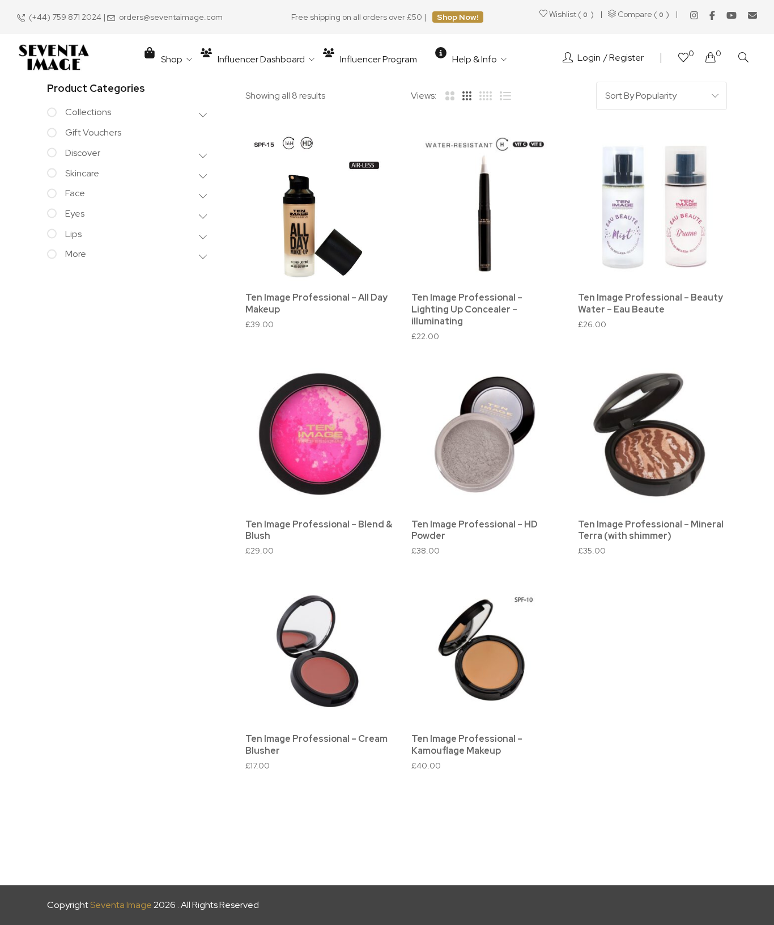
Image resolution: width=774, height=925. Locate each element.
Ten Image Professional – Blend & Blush (318, 530)
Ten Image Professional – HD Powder (474, 530)
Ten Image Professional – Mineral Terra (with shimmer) (651, 530)
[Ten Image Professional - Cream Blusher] (319, 648)
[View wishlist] (683, 59)
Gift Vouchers (93, 132)
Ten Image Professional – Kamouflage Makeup (466, 745)
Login (589, 58)
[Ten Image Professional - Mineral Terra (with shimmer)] (652, 434)
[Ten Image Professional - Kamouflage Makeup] (485, 648)
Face (75, 193)
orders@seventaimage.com (171, 17)
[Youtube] (731, 15)
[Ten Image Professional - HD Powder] (485, 434)
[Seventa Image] (54, 58)
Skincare (82, 173)
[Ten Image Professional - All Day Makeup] (319, 207)
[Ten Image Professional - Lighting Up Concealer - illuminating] (485, 207)
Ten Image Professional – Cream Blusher (316, 745)
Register (626, 58)
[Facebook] (712, 15)
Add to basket (492, 505)
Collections (88, 112)
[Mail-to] (752, 15)
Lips (73, 234)
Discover (82, 153)
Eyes (74, 213)
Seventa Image (121, 905)
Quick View (370, 219)
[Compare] (370, 188)
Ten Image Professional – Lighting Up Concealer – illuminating (466, 309)
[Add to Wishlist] (370, 157)
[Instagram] (694, 15)
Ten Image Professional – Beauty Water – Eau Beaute (650, 303)
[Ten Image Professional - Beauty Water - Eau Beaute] (652, 207)
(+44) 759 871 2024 (65, 17)
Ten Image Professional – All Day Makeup (316, 303)
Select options (326, 279)
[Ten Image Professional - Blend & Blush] (319, 434)
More (75, 254)
